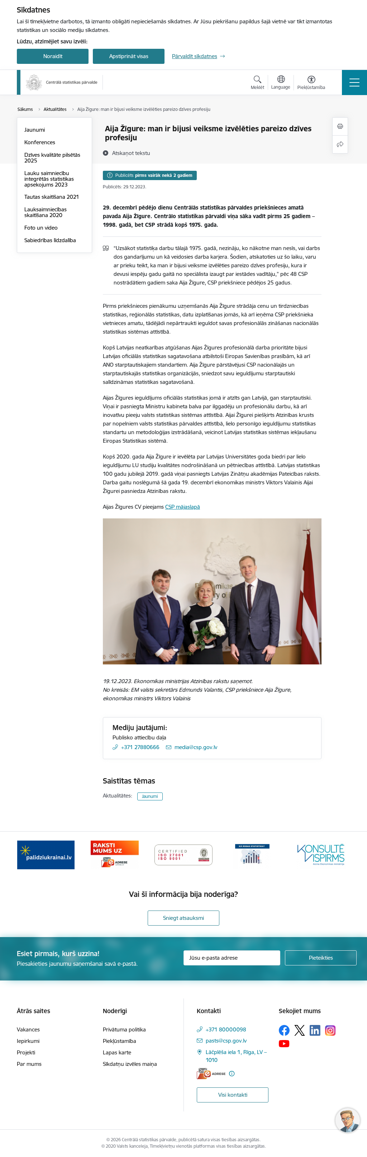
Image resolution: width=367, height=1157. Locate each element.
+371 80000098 (226, 1029)
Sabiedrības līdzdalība (50, 240)
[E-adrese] (211, 1074)
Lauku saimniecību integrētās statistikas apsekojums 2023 (49, 179)
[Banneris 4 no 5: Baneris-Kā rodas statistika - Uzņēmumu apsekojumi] (252, 854)
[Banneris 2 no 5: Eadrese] (114, 854)
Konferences (39, 142)
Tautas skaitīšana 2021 (51, 196)
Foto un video (41, 227)
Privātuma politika (124, 1029)
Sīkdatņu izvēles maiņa (130, 1063)
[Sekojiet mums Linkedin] (315, 1030)
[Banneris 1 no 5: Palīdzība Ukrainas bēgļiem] (46, 854)
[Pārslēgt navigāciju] (354, 82)
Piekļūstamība (119, 1041)
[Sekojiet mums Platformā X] (299, 1030)
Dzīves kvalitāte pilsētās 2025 (52, 157)
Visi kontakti (232, 1094)
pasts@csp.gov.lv (226, 1040)
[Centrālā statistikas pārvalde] (61, 82)
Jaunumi (34, 129)
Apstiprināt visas (128, 56)
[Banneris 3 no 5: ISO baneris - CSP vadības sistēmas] (183, 854)
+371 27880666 (140, 747)
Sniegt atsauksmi (183, 917)
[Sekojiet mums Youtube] (284, 1043)
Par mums (29, 1063)
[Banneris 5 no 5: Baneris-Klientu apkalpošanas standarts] (321, 854)
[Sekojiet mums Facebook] (284, 1030)
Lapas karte (117, 1052)
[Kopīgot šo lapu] (340, 144)
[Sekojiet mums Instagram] (330, 1030)
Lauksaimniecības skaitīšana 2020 (45, 212)
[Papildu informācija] (231, 1073)
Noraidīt (52, 56)
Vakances (28, 1029)
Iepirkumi (28, 1041)
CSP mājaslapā (182, 506)
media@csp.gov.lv (196, 747)
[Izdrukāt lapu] (340, 126)
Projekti (26, 1052)
